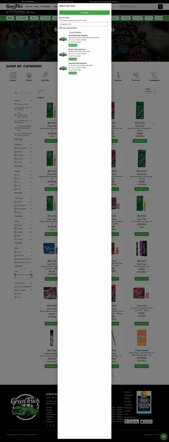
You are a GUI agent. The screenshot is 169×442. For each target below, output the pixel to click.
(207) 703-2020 (76, 56)
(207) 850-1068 (76, 70)
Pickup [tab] (85, 13)
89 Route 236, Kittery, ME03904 (79, 51)
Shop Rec (72, 59)
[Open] (108, 24)
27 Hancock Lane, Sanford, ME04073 (81, 65)
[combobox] (83, 24)
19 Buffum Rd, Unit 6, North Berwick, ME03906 (84, 37)
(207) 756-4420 (76, 42)
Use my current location (69, 28)
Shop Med (72, 45)
